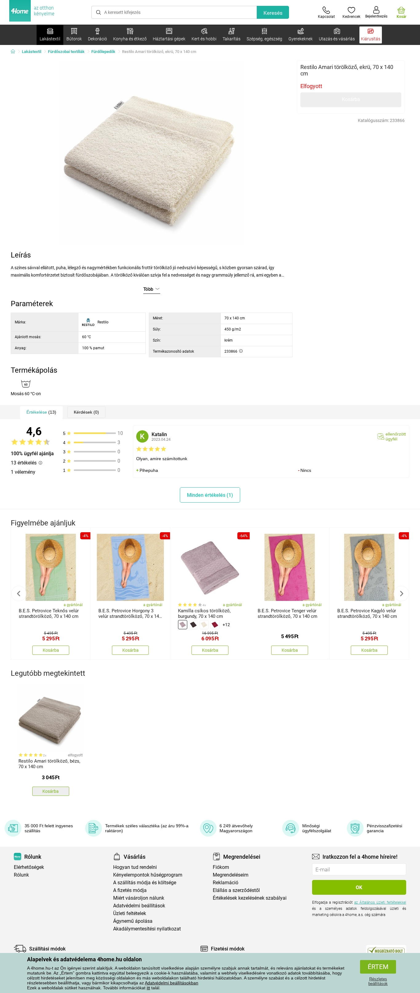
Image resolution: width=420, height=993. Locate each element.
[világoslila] (182, 624)
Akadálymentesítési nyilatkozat (147, 928)
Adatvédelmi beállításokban (171, 982)
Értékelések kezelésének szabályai (250, 898)
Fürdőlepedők (103, 51)
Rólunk (21, 875)
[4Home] (15, 52)
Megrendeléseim (230, 875)
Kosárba (351, 99)
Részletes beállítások (378, 981)
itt (148, 987)
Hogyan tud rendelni (135, 867)
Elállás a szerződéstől (236, 890)
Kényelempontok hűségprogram (147, 875)
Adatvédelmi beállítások (139, 905)
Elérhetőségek (29, 867)
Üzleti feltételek (129, 913)
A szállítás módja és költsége (144, 882)
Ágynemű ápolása (133, 921)
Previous (18, 593)
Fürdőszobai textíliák (66, 51)
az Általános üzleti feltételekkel (380, 902)
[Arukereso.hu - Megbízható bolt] (386, 950)
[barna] (193, 624)
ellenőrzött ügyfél (396, 436)
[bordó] (215, 624)
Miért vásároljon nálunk (138, 898)
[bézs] (204, 624)
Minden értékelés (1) (210, 495)
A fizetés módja (130, 890)
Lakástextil (31, 51)
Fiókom (221, 867)
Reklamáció (225, 882)
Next (401, 593)
